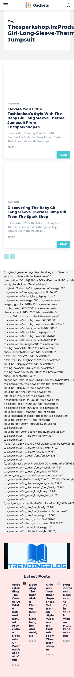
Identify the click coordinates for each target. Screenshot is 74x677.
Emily (11, 147)
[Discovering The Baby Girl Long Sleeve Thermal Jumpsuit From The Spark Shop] (37, 178)
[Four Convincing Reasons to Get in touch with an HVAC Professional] (58, 583)
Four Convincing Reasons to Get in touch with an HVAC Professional (67, 610)
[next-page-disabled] (12, 256)
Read (63, 155)
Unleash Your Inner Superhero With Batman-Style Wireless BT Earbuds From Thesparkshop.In (50, 617)
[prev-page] (6, 256)
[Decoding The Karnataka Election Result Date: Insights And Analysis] (24, 583)
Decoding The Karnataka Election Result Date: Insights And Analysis (33, 610)
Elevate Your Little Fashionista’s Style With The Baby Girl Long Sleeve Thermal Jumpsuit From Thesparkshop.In (37, 118)
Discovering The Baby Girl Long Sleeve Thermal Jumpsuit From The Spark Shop (37, 212)
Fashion (13, 104)
